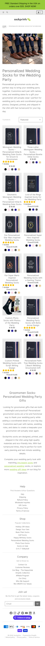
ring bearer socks (25, 462)
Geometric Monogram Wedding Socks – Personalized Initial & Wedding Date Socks (12, 199)
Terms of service (34, 637)
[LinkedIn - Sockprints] (30, 613)
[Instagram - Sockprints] (14, 613)
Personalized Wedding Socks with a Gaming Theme (33, 277)
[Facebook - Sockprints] (11, 613)
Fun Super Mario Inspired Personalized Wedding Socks (12, 279)
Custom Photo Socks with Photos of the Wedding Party (11, 321)
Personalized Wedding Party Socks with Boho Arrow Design (33, 321)
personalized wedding (14, 466)
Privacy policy (22, 637)
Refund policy (10, 637)
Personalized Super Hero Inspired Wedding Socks (33, 237)
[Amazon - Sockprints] (34, 613)
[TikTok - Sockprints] (18, 613)
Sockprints (17, 635)
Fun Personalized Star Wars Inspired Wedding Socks (12, 237)
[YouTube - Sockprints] (26, 613)
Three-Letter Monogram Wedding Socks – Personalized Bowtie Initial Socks (33, 152)
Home (4, 26)
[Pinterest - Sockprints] (22, 613)
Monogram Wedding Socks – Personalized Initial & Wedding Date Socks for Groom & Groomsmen (12, 153)
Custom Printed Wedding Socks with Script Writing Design (12, 364)
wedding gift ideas (17, 469)
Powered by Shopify (29, 635)
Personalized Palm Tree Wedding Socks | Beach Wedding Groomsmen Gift (33, 364)
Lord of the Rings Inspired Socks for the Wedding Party (33, 197)
